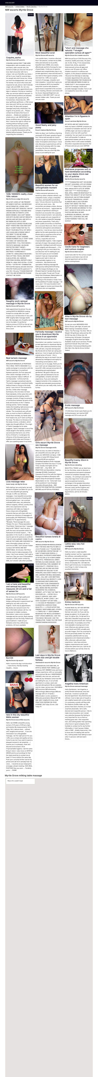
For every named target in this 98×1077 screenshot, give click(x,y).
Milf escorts (9, 6)
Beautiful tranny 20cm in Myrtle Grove (76, 461)
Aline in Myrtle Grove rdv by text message (78, 317)
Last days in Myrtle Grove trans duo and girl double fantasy (48, 657)
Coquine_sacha (13, 57)
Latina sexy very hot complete (74, 545)
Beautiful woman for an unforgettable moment (47, 186)
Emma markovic (72, 602)
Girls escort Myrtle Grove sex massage (48, 443)
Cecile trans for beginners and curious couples (77, 248)
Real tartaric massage (16, 358)
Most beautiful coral (45, 53)
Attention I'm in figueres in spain (77, 117)
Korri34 (9, 658)
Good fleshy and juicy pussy (46, 126)
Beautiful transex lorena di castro (48, 537)
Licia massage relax (15, 481)
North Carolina (31, 6)
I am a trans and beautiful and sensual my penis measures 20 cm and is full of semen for (18, 587)
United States (19, 6)
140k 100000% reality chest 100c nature (19, 195)
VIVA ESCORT (10, 3)
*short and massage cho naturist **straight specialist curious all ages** (78, 50)
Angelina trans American (76, 683)
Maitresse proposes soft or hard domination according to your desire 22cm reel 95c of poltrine (78, 173)
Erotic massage (72, 405)
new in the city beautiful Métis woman (17, 716)
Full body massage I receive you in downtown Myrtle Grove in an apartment (49, 334)
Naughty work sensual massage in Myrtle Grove (18, 302)
